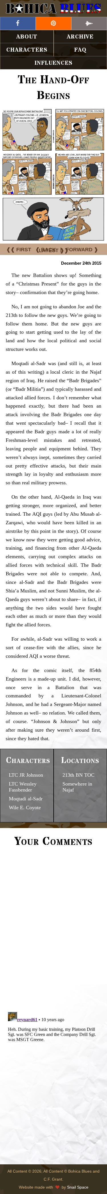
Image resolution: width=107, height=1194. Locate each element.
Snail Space (77, 1187)
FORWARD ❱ (82, 249)
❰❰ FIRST (18, 249)
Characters (26, 50)
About (26, 37)
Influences (53, 63)
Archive (80, 37)
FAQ (80, 50)
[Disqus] (53, 928)
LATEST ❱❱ (53, 250)
